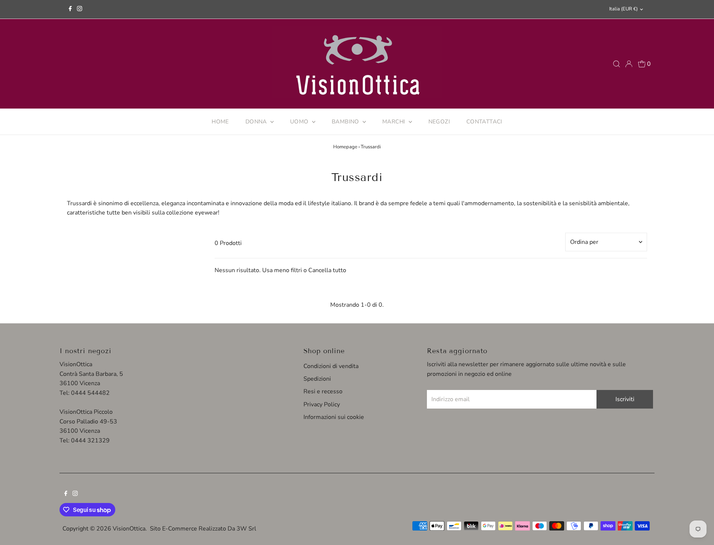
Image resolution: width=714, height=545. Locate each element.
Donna (256, 121)
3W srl (246, 529)
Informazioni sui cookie (333, 417)
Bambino (346, 121)
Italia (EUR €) (623, 9)
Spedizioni (317, 379)
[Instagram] (79, 9)
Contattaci (484, 121)
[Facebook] (70, 9)
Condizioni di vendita (330, 366)
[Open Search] (616, 64)
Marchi (394, 121)
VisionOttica (129, 529)
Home (220, 121)
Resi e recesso (322, 391)
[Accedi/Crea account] (628, 64)
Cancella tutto (327, 270)
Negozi (439, 121)
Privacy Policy (321, 404)
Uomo (300, 121)
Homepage (345, 146)
